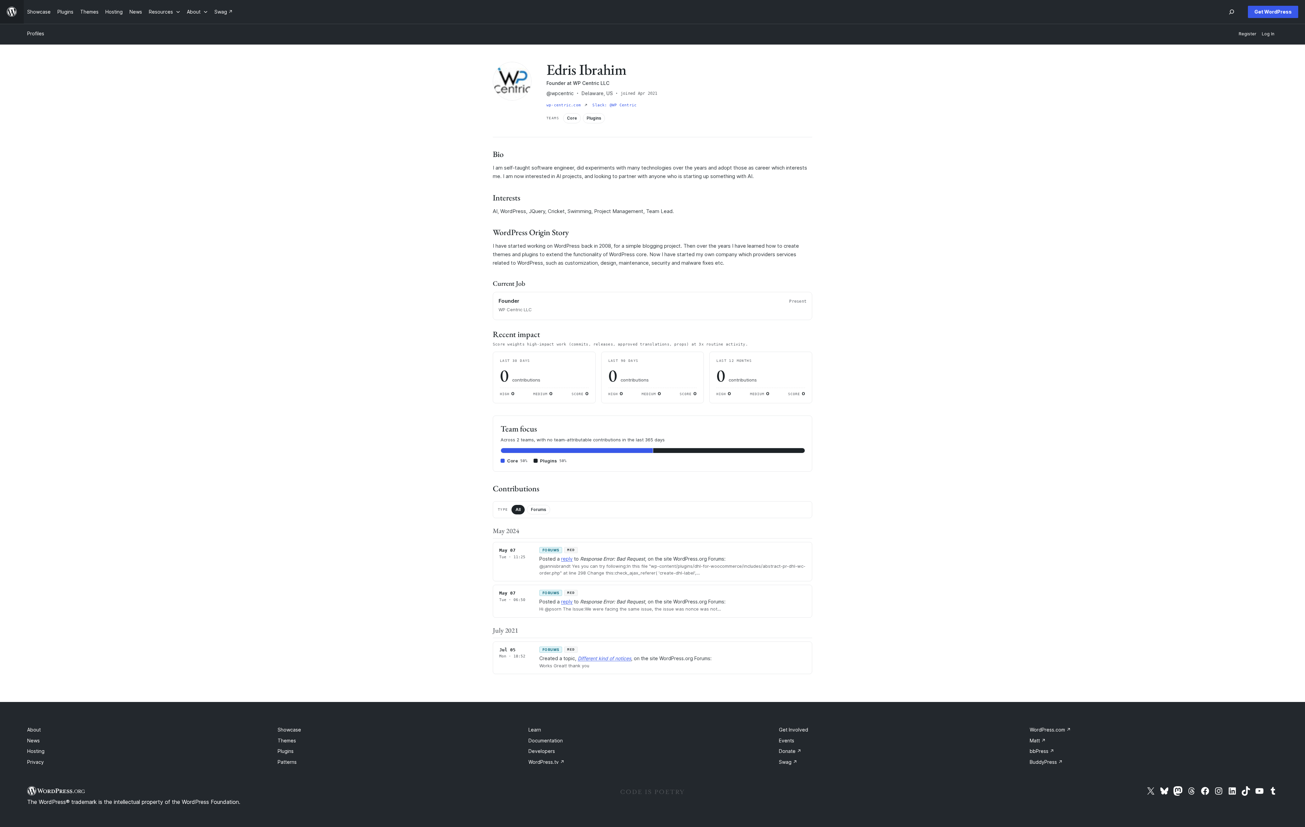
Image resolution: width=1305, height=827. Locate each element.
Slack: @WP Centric (614, 105)
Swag (788, 762)
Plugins (286, 751)
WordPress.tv (546, 762)
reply (567, 559)
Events (786, 740)
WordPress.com (1050, 730)
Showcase (289, 730)
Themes (287, 740)
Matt (1038, 740)
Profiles (35, 33)
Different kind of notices (604, 658)
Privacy (35, 762)
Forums (538, 509)
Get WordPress (1273, 12)
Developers (541, 751)
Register (1247, 33)
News (33, 740)
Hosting (36, 751)
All (518, 509)
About (34, 730)
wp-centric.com (564, 105)
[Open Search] (1231, 12)
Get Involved (793, 730)
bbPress (1042, 751)
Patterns (287, 762)
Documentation (545, 740)
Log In (1268, 33)
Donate (790, 751)
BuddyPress (1046, 762)
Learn (534, 730)
